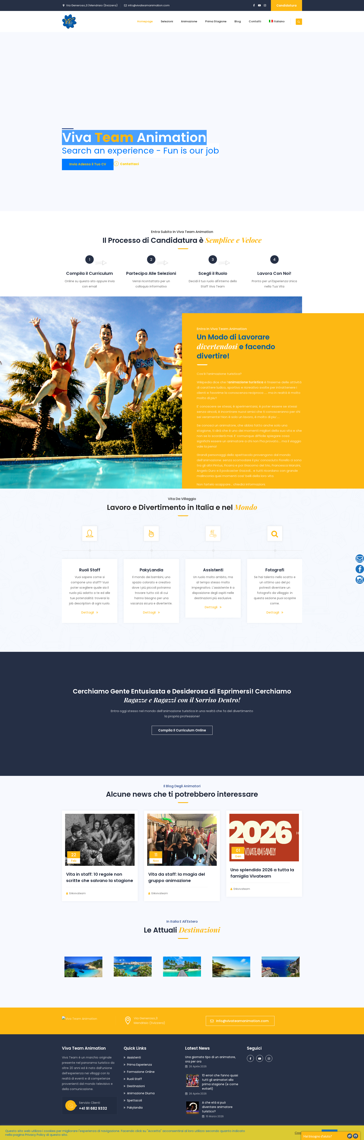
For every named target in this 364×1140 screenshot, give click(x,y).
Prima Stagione (215, 21)
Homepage (145, 21)
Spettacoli (134, 1100)
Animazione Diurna (141, 1093)
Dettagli (87, 612)
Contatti (255, 21)
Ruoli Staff (134, 1079)
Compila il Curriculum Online (182, 730)
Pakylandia (135, 1107)
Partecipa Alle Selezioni (151, 273)
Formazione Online (141, 1072)
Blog (237, 21)
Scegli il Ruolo (212, 273)
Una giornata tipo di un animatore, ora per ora (210, 1059)
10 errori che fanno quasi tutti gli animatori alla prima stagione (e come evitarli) (220, 1082)
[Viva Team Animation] (69, 21)
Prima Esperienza (139, 1064)
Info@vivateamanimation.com (242, 1020)
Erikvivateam (77, 893)
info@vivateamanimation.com (149, 5)
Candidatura (286, 5)
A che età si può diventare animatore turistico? (217, 1106)
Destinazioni (136, 1086)
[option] (89, 574)
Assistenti (134, 1057)
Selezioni (167, 21)
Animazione (189, 21)
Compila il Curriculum (89, 273)
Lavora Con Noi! (274, 273)
